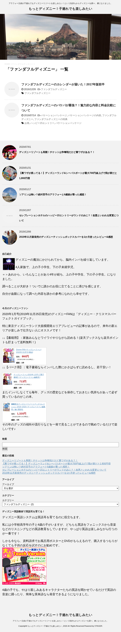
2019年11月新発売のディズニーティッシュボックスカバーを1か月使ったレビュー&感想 (66, 237)
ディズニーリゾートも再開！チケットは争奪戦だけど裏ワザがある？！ (57, 152)
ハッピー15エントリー (42, 123)
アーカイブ (8, 484)
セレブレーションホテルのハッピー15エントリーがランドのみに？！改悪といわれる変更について (54, 470)
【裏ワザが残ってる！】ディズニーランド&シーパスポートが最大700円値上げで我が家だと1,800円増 (56, 463)
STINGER (98, 626)
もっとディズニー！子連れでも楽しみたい (60, 9)
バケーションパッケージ (54, 115)
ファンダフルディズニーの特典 (50, 119)
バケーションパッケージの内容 (84, 115)
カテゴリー (8, 500)
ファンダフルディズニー (54, 89)
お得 (26, 123)
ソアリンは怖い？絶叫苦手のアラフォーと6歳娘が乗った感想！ (53, 194)
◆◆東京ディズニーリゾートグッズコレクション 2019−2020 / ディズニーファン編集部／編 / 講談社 (28, 406)
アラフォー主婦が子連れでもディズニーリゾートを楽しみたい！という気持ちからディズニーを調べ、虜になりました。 (60, 621)
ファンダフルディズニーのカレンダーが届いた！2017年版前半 (63, 84)
